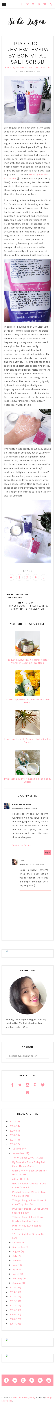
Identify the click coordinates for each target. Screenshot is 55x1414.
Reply (47, 852)
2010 (12, 1310)
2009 (12, 1314)
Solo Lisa (17, 1397)
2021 (12, 1121)
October (17, 1242)
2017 (12, 1139)
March (16, 1273)
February (18, 1278)
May (15, 1264)
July (15, 1255)
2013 (12, 1296)
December (18, 1148)
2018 (12, 1135)
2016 (12, 1144)
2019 (12, 1130)
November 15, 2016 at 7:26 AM (24, 808)
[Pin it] (36, 577)
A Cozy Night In (20, 1178)
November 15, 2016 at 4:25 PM (32, 864)
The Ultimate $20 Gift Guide (27, 1157)
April (15, 1269)
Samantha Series (21, 844)
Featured (22, 67)
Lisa (22, 860)
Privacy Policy (28, 1397)
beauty (9, 67)
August (17, 1251)
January (17, 1282)
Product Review (39, 67)
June (15, 1260)
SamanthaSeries (21, 804)
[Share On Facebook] (19, 577)
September (19, 1246)
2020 (12, 1126)
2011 (12, 1305)
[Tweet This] (11, 577)
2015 (12, 1287)
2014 (12, 1292)
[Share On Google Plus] (27, 577)
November (19, 1153)
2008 (12, 1319)
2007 (12, 1323)
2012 (12, 1301)
